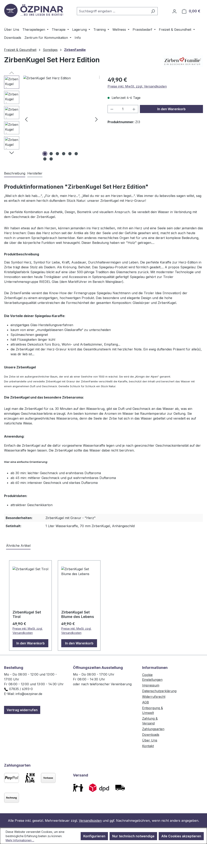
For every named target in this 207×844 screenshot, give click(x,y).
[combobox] (112, 11)
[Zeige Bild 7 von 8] (44, 159)
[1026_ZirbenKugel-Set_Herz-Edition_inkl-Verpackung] (61, 119)
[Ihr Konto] (174, 11)
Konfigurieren (94, 836)
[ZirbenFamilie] (183, 61)
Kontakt (148, 746)
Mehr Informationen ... (20, 840)
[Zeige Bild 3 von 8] (57, 153)
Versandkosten (90, 821)
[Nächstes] (96, 119)
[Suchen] (153, 11)
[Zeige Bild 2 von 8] (51, 153)
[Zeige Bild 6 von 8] (76, 153)
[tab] (14, 173)
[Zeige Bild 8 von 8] (51, 159)
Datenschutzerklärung (159, 691)
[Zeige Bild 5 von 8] (70, 153)
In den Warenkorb (171, 109)
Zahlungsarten (153, 729)
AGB (145, 702)
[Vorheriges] (26, 119)
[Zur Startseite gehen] (34, 10)
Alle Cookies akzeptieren (181, 836)
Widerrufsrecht (153, 697)
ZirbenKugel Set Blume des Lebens (77, 614)
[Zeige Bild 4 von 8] (63, 153)
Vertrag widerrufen (22, 710)
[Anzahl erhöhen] (134, 109)
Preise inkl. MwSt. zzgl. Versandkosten (137, 86)
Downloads (150, 735)
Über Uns (149, 740)
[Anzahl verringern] (112, 109)
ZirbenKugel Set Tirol (27, 614)
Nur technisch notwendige (133, 836)
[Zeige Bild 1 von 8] (44, 153)
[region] (52, 119)
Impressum (150, 685)
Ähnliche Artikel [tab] (18, 546)
